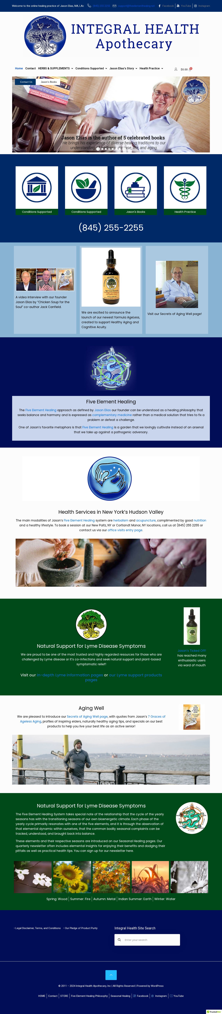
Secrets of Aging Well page (87, 716)
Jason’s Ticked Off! (192, 651)
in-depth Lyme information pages (69, 675)
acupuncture (146, 520)
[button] (55, 68)
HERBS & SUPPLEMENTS (54, 68)
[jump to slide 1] (102, 149)
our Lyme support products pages (123, 677)
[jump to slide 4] (112, 149)
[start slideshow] (98, 149)
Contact (30, 68)
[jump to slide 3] (109, 149)
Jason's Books (49, 81)
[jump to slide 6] (119, 149)
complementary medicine (112, 415)
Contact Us (26, 81)
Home (19, 68)
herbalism (120, 520)
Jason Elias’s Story (121, 68)
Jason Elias (103, 410)
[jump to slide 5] (116, 149)
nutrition (200, 520)
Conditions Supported (89, 68)
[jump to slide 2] (106, 149)
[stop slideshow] (123, 149)
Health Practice (150, 68)
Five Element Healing (40, 410)
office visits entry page (125, 530)
